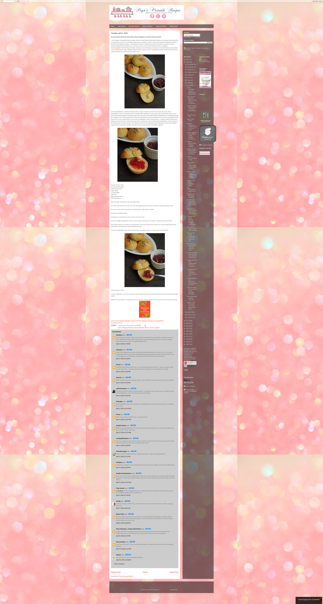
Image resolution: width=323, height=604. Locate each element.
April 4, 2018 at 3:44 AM (123, 382)
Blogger (180, 589)
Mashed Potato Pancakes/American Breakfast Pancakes (192, 291)
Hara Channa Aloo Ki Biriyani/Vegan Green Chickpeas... (191, 100)
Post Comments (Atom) (126, 576)
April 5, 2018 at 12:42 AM (123, 482)
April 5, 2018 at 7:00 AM (123, 495)
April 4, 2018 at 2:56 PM (123, 445)
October (189, 69)
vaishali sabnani (121, 388)
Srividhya (119, 462)
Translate (197, 37)
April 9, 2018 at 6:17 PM (123, 536)
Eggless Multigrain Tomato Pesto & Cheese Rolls (192, 127)
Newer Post (116, 572)
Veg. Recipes (121, 26)
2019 (187, 59)
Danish (152, 327)
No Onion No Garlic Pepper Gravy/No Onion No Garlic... (192, 247)
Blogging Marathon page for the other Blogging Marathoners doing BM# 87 (142, 321)
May (188, 83)
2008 (187, 344)
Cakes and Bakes (147, 26)
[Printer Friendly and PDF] (113, 325)
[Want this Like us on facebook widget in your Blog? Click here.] (320, 602)
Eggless (157, 327)
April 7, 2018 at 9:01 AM (123, 508)
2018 (187, 62)
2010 (187, 339)
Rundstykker (117, 48)
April (189, 85)
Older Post (174, 572)
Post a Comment (119, 564)
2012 (187, 334)
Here (122, 185)
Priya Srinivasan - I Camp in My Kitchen (128, 529)
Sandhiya (119, 335)
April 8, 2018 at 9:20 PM (123, 523)
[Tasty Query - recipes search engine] (204, 154)
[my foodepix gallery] (205, 145)
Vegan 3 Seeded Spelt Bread (192, 158)
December (190, 64)
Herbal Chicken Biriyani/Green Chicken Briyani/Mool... (192, 109)
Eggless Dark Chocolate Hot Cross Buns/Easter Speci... (191, 306)
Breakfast (141, 327)
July (188, 77)
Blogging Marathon (128, 327)
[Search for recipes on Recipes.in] (189, 386)
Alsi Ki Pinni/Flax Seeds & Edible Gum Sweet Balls (191, 91)
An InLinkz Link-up (116, 323)
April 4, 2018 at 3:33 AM (123, 371)
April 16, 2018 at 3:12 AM (123, 549)
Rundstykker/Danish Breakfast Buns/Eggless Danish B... (192, 282)
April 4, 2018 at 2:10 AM (123, 344)
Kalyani (118, 554)
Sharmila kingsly (121, 451)
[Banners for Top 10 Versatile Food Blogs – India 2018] (198, 49)
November (190, 67)
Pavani (118, 364)
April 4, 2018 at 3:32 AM (123, 358)
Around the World (161, 26)
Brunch (147, 327)
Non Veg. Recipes (134, 26)
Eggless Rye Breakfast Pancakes (191, 195)
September (190, 72)
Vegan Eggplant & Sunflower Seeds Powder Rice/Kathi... (192, 136)
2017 (187, 320)
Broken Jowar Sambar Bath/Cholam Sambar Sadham (191, 175)
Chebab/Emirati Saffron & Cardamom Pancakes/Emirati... (192, 272)
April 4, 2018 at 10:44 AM (123, 419)
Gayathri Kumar (121, 425)
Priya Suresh (120, 488)
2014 (187, 328)
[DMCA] (189, 366)
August (189, 75)
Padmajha (119, 401)
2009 (187, 341)
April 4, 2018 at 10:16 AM (123, 408)
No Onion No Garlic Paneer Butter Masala (192, 228)
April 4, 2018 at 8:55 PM (123, 467)
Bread (136, 327)
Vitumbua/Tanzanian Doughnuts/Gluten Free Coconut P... (192, 263)
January (190, 317)
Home (112, 26)
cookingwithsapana (122, 438)
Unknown (119, 350)
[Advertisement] (196, 404)
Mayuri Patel (120, 514)
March (189, 312)
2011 (187, 336)
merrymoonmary (164, 589)
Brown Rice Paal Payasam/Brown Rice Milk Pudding (191, 166)
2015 (187, 326)
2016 (187, 323)
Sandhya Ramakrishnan (123, 473)
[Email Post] (145, 325)
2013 (187, 331)
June (189, 80)
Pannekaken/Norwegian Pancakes (192, 298)
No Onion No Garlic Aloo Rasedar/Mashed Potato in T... (191, 203)
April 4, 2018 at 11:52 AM (123, 432)
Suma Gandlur (120, 542)
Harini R (118, 377)
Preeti (118, 414)
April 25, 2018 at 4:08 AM (123, 560)
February (190, 315)
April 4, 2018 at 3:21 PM (123, 456)
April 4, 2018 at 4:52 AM (123, 395)
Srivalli (118, 501)
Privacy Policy (174, 26)
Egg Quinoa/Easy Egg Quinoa (191, 189)
